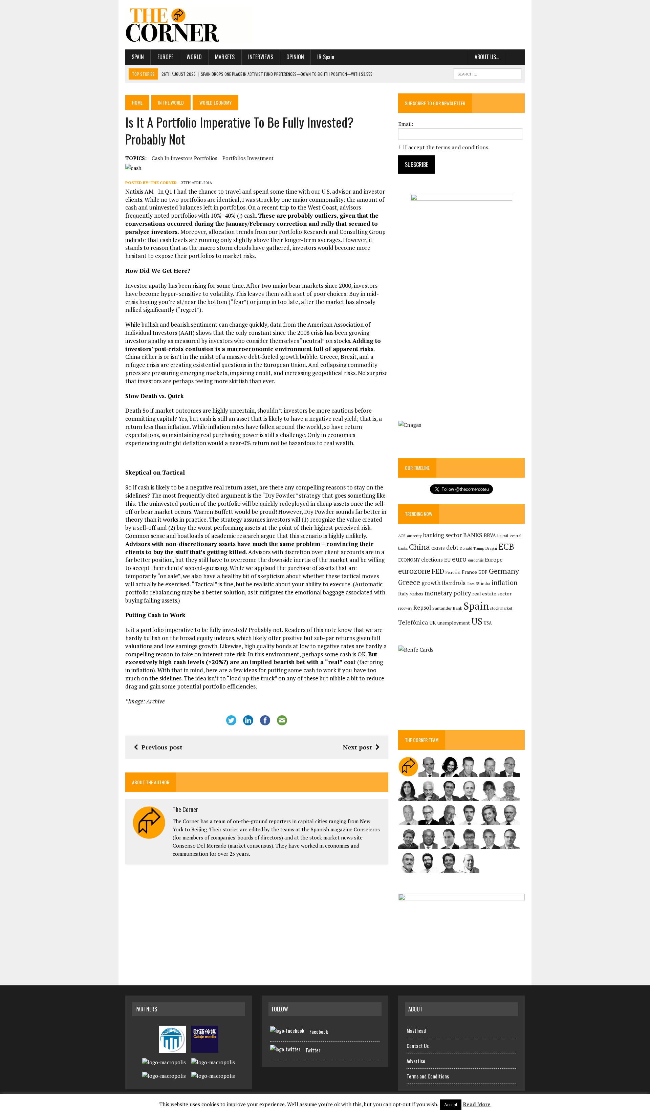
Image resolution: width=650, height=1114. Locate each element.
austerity (414, 535)
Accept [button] (450, 1104)
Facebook (318, 1031)
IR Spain (325, 57)
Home (137, 102)
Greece (409, 582)
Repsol (422, 607)
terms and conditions (462, 147)
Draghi (491, 548)
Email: (405, 124)
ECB (506, 546)
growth (430, 583)
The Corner (164, 182)
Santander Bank (447, 608)
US (476, 621)
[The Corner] (188, 25)
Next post (357, 747)
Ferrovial (453, 572)
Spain (138, 57)
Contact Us (418, 1045)
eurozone (414, 571)
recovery (405, 608)
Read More (477, 1104)
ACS (402, 536)
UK (432, 622)
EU (447, 559)
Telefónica (413, 622)
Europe (165, 57)
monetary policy (448, 593)
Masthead (416, 1030)
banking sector (442, 535)
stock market (501, 608)
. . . (515, 57)
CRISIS (438, 548)
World (194, 57)
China (419, 547)
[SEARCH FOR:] (487, 73)
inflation (505, 582)
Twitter (312, 1050)
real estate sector (492, 593)
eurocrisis (475, 560)
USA (488, 623)
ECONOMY (409, 560)
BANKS (472, 535)
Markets (225, 57)
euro (459, 559)
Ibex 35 (473, 583)
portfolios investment (248, 158)
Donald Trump (472, 548)
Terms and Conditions (428, 1076)
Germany (504, 571)
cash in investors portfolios (184, 158)
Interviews (260, 57)
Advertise (416, 1061)
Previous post (162, 747)
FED (438, 571)
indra (485, 583)
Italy (403, 593)
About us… (487, 57)
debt (452, 547)
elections (432, 559)
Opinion (295, 57)
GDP (483, 572)
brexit (503, 535)
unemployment (453, 623)
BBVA (490, 535)
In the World (171, 102)
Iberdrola (454, 583)
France (469, 572)
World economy (215, 102)
